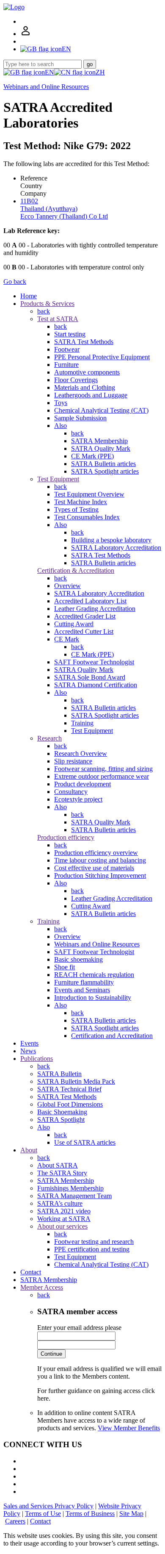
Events (29, 1043)
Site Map (131, 1513)
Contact (30, 1272)
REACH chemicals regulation (94, 974)
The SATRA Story (62, 1173)
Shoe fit (64, 967)
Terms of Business (90, 1513)
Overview (67, 585)
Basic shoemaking (78, 959)
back (43, 311)
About (28, 1150)
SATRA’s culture (59, 1203)
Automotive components (87, 372)
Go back (14, 281)
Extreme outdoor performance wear (101, 776)
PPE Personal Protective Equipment (102, 357)
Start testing (69, 334)
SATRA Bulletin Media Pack (76, 1081)
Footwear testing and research (94, 1241)
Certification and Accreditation (112, 1035)
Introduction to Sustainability (92, 997)
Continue (51, 1354)
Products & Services (47, 303)
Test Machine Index (80, 501)
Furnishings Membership (70, 1188)
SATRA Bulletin (59, 1073)
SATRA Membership (99, 440)
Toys (60, 402)
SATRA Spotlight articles (105, 471)
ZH (100, 72)
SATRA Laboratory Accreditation (116, 547)
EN (49, 72)
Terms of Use (43, 1513)
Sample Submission (80, 418)
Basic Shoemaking (62, 1112)
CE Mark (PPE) (92, 456)
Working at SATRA (64, 1218)
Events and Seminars (82, 989)
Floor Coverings (76, 379)
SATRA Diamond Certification (95, 684)
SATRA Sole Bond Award (89, 677)
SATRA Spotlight (61, 1119)
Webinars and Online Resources (46, 86)
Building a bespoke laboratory (111, 540)
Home (28, 296)
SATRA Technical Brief (69, 1089)
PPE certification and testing (91, 1249)
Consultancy (71, 791)
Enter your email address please (79, 1327)
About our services (62, 1226)
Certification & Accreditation (75, 570)
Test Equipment (58, 479)
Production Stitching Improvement (100, 875)
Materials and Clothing (84, 387)
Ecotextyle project (78, 799)
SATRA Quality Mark (100, 448)
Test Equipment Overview (89, 494)
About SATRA (57, 1165)
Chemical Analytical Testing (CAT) (101, 410)
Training (82, 723)
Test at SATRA (57, 318)
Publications (36, 1058)
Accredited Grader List (85, 616)
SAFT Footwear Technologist (94, 662)
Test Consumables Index (87, 517)
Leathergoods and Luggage (90, 395)
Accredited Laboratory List (90, 601)
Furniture (66, 364)
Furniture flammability (84, 982)
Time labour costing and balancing (100, 860)
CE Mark (66, 639)
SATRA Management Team (74, 1195)
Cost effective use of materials (94, 867)
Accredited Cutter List (83, 631)
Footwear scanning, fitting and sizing (103, 768)
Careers (15, 1521)
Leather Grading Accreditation (94, 608)
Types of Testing (76, 509)
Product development (82, 784)
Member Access (41, 1287)
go (90, 64)
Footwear (67, 349)
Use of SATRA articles (85, 1142)
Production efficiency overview (96, 852)
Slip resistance (73, 761)
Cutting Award (74, 623)
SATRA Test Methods (83, 341)
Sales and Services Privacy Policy (48, 1506)
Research (49, 738)
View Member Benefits (129, 1428)
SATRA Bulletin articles (103, 463)
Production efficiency (65, 837)
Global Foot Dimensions (70, 1104)
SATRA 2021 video (64, 1211)
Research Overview (80, 753)
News (28, 1050)
